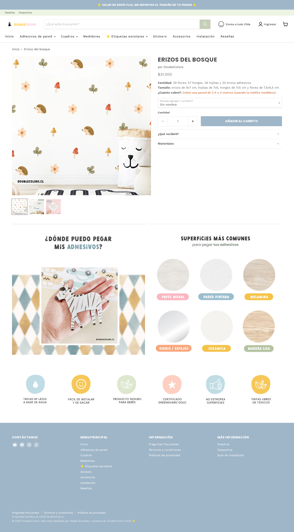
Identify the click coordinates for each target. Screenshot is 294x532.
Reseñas (10, 12)
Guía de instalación (230, 455)
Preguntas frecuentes (164, 444)
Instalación (206, 36)
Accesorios (182, 36)
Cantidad (164, 112)
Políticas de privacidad (164, 455)
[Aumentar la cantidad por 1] (193, 121)
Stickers (160, 36)
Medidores (91, 36)
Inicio (9, 36)
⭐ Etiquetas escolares (125, 36)
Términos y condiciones (165, 449)
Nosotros (223, 444)
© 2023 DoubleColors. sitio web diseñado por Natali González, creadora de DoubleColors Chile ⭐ (73, 520)
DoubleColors (173, 67)
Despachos (25, 12)
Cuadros (68, 36)
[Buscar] (205, 24)
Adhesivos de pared (36, 36)
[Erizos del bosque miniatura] (19, 207)
